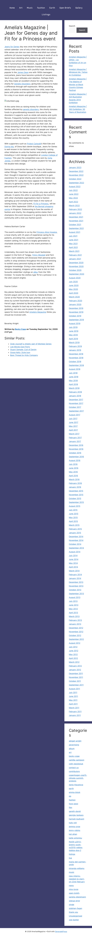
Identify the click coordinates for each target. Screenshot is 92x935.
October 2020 (75, 270)
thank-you (73, 912)
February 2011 (75, 711)
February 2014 (75, 574)
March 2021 (74, 251)
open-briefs (74, 893)
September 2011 (76, 685)
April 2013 (73, 613)
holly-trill (73, 823)
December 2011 (76, 673)
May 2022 (73, 198)
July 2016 (73, 464)
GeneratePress (61, 931)
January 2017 (75, 441)
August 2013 (74, 597)
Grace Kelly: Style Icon (20, 352)
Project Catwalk (34, 144)
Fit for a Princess (40, 204)
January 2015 (75, 533)
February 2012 (75, 666)
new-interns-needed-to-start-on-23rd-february (77, 879)
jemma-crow (74, 826)
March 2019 (74, 342)
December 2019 (76, 308)
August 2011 (74, 689)
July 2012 (73, 647)
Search (72, 26)
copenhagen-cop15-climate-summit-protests (78, 778)
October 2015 (75, 498)
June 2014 (73, 559)
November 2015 (76, 495)
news (71, 885)
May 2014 (73, 563)
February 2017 (75, 438)
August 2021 (74, 232)
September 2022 (76, 183)
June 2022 (73, 194)
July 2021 (73, 236)
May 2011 (73, 700)
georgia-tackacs (76, 815)
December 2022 (76, 171)
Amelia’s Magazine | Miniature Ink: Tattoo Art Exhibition (78, 72)
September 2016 (76, 457)
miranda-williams (76, 868)
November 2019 (76, 312)
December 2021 (76, 217)
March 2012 (74, 662)
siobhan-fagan (75, 908)
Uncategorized (75, 916)
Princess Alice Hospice (46, 232)
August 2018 (74, 369)
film (70, 807)
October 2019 (75, 316)
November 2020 (76, 266)
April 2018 (73, 384)
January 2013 (75, 624)
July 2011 (73, 692)
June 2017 (73, 422)
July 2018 (73, 373)
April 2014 (73, 567)
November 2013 (76, 586)
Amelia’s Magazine (37, 312)
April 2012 (73, 658)
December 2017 (76, 399)
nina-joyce (73, 889)
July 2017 (73, 418)
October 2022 (75, 179)
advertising (74, 745)
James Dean (23, 72)
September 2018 (76, 365)
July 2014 (73, 555)
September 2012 (76, 639)
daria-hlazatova (76, 785)
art (20, 8)
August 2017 (74, 415)
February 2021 (75, 255)
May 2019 (73, 335)
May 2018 (73, 380)
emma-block (74, 792)
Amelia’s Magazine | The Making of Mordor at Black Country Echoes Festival (78, 84)
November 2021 (76, 221)
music (30, 8)
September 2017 (76, 411)
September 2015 (76, 502)
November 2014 (76, 540)
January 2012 (75, 670)
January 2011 (75, 715)
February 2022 (75, 209)
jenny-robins (74, 830)
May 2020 (73, 289)
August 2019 (74, 323)
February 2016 (75, 483)
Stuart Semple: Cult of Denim (23, 349)
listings (46, 14)
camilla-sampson (76, 760)
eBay (35, 272)
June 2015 (73, 514)
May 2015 (73, 517)
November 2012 (76, 632)
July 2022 (73, 190)
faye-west (73, 804)
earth (52, 8)
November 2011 (76, 677)
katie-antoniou (75, 838)
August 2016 (74, 460)
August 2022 (74, 186)
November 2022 (76, 175)
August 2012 (74, 643)
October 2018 (75, 361)
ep (70, 796)
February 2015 (75, 529)
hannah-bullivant (76, 819)
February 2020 (75, 301)
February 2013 (75, 620)
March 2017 (74, 434)
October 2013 (75, 590)
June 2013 (73, 605)
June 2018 (73, 377)
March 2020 (74, 297)
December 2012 (76, 628)
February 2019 (75, 346)
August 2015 (74, 506)
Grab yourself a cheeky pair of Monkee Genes (30, 344)
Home (12, 8)
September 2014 (76, 548)
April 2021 (73, 247)
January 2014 (75, 578)
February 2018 (75, 392)
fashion (41, 8)
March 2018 (74, 388)
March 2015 (74, 525)
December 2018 (76, 354)
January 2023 (75, 167)
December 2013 (76, 582)
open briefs (65, 8)
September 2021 (76, 228)
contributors (74, 771)
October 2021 (75, 224)
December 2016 (76, 445)
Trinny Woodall (38, 255)
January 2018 (75, 396)
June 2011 (73, 696)
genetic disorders (31, 109)
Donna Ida (9, 146)
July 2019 (73, 327)
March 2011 (74, 708)
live (70, 858)
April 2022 (73, 202)
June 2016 (73, 468)
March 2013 (74, 616)
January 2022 (75, 213)
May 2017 (73, 426)
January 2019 (75, 350)
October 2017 (75, 407)
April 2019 (73, 339)
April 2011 (73, 704)
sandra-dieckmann (77, 897)
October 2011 (75, 681)
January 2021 (75, 259)
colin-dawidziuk (76, 764)
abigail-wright (75, 741)
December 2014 (76, 536)
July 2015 (73, 510)
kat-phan (73, 834)
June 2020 (74, 285)
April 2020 (73, 293)
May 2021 (73, 243)
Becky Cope (20, 329)
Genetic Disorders (22, 84)
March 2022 (74, 205)
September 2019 (76, 320)
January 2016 (75, 487)
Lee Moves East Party (20, 347)
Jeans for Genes (11, 47)
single (71, 904)
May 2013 (73, 609)
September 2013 (76, 593)
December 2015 (76, 491)
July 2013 (73, 601)
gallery (78, 8)
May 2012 (73, 654)
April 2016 (73, 476)
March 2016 (74, 479)
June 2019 (73, 331)
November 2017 (76, 403)
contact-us (74, 767)
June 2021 (73, 240)
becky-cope (74, 756)
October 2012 (75, 635)
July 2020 (73, 282)
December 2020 (76, 263)
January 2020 (75, 304)
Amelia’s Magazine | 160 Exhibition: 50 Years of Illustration (78, 109)
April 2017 (73, 430)
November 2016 (76, 449)
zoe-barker (74, 920)
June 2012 (73, 651)
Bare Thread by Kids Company (24, 355)
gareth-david (75, 811)
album (71, 748)
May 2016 (73, 472)
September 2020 (76, 274)
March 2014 (74, 571)
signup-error (74, 901)
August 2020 (75, 278)
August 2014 (74, 552)
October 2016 (75, 453)
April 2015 (73, 521)
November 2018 (76, 358)
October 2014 (75, 544)
